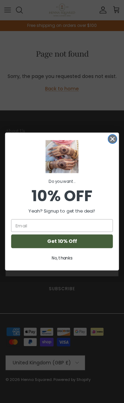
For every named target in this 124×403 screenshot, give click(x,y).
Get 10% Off (61, 241)
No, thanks (62, 258)
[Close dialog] (112, 139)
